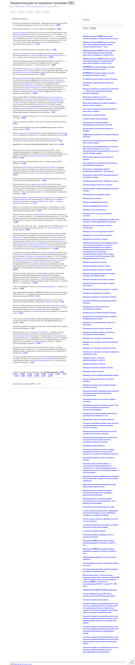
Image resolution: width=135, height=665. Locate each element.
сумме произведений (48, 359)
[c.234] (43, 374)
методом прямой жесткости (29, 108)
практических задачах (32, 88)
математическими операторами (39, 156)
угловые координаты (35, 309)
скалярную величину (37, 184)
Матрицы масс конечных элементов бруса (98, 338)
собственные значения (22, 260)
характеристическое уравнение (30, 133)
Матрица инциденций (20, 33)
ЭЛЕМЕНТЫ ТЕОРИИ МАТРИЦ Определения (100, 590)
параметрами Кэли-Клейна (55, 305)
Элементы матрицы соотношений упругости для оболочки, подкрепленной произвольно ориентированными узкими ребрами (100, 649)
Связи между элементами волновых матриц (98, 507)
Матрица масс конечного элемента (95, 239)
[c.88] (23, 376)
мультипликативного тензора (44, 201)
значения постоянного (57, 260)
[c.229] (36, 374)
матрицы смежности (55, 55)
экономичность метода (51, 80)
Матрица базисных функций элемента (97, 194)
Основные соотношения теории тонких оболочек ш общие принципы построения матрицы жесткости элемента (101, 425)
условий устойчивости (42, 266)
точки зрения (28, 99)
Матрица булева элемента (92, 198)
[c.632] (22, 374)
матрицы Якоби (46, 275)
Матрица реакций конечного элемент (96, 266)
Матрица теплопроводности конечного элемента (100, 289)
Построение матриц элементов (94, 446)
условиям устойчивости (39, 262)
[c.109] (29, 376)
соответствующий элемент (39, 55)
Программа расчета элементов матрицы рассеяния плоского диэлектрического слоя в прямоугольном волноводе (99, 501)
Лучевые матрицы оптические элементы (97, 185)
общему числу (18, 237)
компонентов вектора (39, 332)
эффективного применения (28, 245)
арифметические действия (41, 247)
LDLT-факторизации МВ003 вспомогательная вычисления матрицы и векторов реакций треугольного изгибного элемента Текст (99, 61)
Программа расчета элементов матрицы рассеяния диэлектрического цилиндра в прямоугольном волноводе (97, 493)
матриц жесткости (41, 105)
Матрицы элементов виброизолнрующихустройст (101, 375)
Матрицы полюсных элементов (94, 364)
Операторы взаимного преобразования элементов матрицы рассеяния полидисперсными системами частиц (101, 393)
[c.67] (17, 376)
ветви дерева (17, 36)
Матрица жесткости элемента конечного (97, 235)
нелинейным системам (20, 254)
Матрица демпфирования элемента (95, 206)
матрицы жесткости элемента (52, 97)
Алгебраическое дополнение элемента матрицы (100, 79)
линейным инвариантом (21, 199)
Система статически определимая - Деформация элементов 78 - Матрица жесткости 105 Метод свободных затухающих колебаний (100, 513)
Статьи (13, 11)
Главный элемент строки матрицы (95, 119)
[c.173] (36, 376)
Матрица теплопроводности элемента (96, 293)
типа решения (40, 173)
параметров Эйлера (48, 167)
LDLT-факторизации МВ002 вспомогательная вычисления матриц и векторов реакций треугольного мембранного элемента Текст (99, 53)
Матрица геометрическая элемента (95, 202)
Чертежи (21, 11)
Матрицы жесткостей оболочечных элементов (99, 313)
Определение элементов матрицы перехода (98, 419)
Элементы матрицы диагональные (95, 600)
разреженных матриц (26, 78)
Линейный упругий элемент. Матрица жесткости (100, 181)
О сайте (38, 11)
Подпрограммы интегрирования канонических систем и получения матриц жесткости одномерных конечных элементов (100, 439)
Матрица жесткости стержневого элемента (98, 231)
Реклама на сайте (27, 664)
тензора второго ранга (49, 197)
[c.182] (61, 372)
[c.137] (57, 374)
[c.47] (64, 374)
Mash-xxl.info (18, 664)
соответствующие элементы (22, 336)
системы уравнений (25, 84)
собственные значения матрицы (36, 256)
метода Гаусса (42, 245)
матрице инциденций (21, 34)
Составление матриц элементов (94, 531)
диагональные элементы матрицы (24, 72)
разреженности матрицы (35, 91)
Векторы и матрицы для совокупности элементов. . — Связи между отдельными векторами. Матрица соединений (101, 91)
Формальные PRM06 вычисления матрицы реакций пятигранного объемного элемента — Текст (99, 543)
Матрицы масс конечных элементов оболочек (99, 348)
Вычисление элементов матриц (94, 115)
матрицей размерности (40, 341)
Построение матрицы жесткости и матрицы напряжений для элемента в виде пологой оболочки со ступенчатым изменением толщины (100, 451)
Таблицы (30, 11)
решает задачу (27, 167)
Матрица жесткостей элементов (94, 210)
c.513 (38, 384)
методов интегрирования (47, 252)
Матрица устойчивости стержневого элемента (99, 297)
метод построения (52, 106)
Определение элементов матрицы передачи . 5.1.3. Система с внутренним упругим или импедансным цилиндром (100, 407)
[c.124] (50, 376)
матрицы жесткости (58, 99)
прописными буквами (42, 214)
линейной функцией (41, 243)
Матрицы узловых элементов (93, 371)
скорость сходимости (35, 69)
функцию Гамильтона (46, 302)
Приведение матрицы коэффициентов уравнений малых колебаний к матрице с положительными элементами (101, 478)
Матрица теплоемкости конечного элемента (99, 279)
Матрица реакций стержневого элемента (97, 270)
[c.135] (50, 374)
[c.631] (15, 374)
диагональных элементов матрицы (29, 197)
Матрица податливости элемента (95, 262)
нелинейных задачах (20, 258)
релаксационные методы (21, 70)
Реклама (46, 11)
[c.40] (43, 376)
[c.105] (29, 374)
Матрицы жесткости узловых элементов (97, 328)
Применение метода (20, 89)
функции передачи (47, 286)
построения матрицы (23, 53)
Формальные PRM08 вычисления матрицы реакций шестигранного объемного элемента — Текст (100, 551)
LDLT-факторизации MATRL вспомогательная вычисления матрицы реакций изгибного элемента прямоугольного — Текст (99, 44)
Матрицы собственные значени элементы (98, 368)
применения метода (31, 86)
